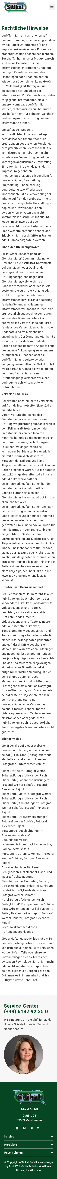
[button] (52, 7)
